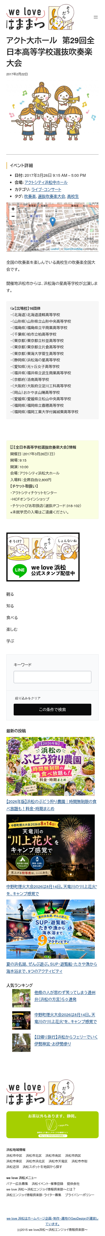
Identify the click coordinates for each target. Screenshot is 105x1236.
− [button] (13, 216)
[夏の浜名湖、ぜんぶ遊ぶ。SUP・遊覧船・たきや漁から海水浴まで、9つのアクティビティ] (50, 930)
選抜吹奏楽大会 (51, 196)
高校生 (73, 196)
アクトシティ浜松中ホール (46, 182)
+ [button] (13, 209)
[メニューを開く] (96, 17)
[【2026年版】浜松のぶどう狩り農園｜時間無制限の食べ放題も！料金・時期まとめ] (50, 767)
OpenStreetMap (73, 249)
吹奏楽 (30, 196)
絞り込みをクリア (28, 698)
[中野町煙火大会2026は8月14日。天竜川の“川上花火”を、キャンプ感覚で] (50, 848)
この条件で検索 (52, 709)
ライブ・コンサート (46, 189)
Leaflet (55, 249)
